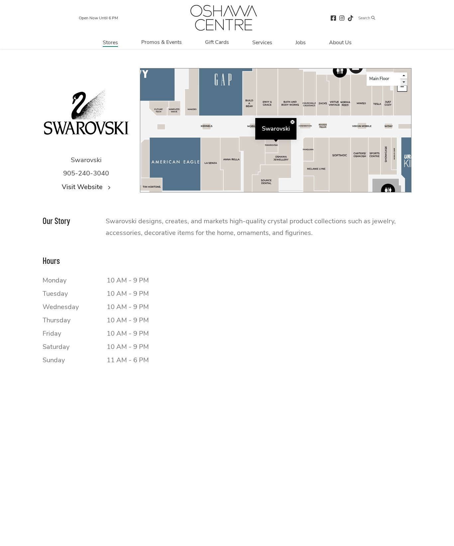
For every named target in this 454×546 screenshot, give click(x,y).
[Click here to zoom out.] (402, 86)
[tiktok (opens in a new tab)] (350, 18)
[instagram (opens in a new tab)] (342, 18)
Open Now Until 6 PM (98, 18)
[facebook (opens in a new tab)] (333, 18)
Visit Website (83, 186)
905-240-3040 (86, 173)
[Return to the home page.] (223, 18)
